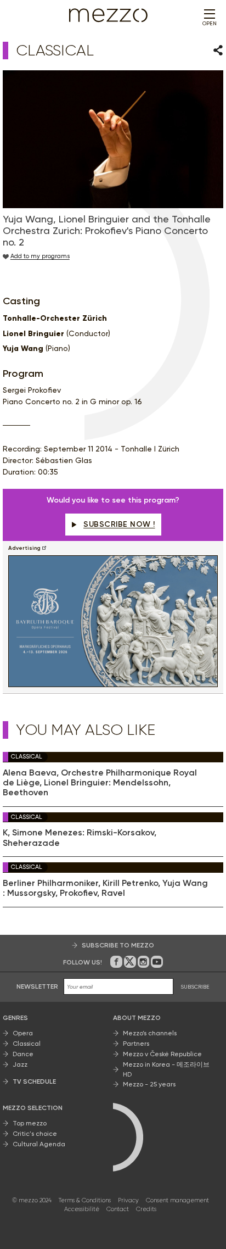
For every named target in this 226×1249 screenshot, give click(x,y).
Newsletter (37, 986)
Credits (146, 1209)
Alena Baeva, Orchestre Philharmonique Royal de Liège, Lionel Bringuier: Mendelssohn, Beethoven (100, 783)
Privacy (128, 1200)
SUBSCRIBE (195, 987)
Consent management (177, 1200)
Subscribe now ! (119, 524)
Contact (117, 1209)
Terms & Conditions (85, 1200)
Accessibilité (81, 1209)
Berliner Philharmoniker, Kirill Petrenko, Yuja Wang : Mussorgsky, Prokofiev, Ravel (105, 888)
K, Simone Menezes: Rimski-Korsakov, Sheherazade (79, 837)
